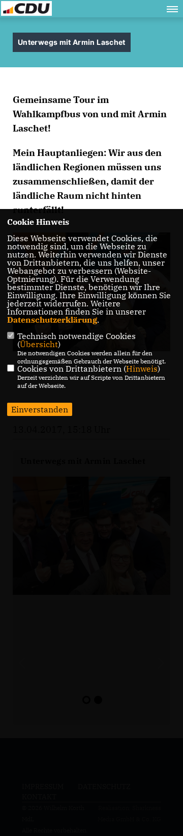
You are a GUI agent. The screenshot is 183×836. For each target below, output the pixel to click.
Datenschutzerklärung (52, 320)
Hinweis (142, 368)
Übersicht (39, 344)
